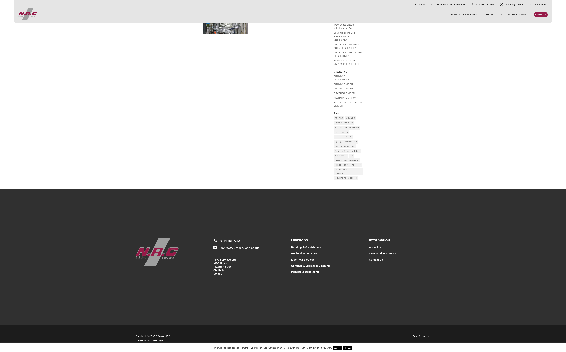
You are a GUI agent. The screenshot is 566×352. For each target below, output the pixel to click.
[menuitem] (423, 3)
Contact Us (376, 259)
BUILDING (339, 118)
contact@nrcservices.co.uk (239, 248)
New (337, 151)
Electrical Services (303, 259)
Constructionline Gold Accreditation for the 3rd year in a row (346, 36)
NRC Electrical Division (351, 151)
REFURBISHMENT (342, 165)
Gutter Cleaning (341, 132)
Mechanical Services (304, 253)
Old (351, 155)
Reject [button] (348, 348)
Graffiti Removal (352, 127)
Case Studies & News (382, 253)
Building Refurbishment (306, 247)
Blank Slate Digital (155, 340)
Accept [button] (337, 348)
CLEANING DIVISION (343, 88)
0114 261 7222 (230, 240)
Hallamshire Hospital (343, 137)
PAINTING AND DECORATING (347, 160)
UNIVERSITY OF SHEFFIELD (346, 178)
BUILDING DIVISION (343, 84)
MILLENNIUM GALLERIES (345, 146)
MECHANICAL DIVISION (345, 97)
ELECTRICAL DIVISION (344, 93)
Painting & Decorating (305, 271)
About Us (375, 247)
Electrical (339, 127)
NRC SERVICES (341, 155)
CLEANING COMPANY (344, 123)
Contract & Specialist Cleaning (310, 265)
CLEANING (350, 118)
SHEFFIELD (356, 165)
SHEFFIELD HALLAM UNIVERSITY (343, 171)
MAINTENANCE (350, 141)
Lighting (338, 141)
